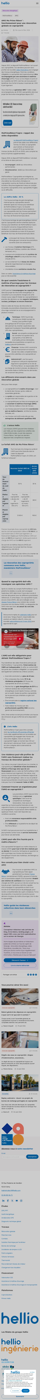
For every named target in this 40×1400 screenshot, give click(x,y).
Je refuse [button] (32, 1372)
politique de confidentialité (15, 1380)
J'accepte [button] (25, 1390)
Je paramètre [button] (15, 1390)
